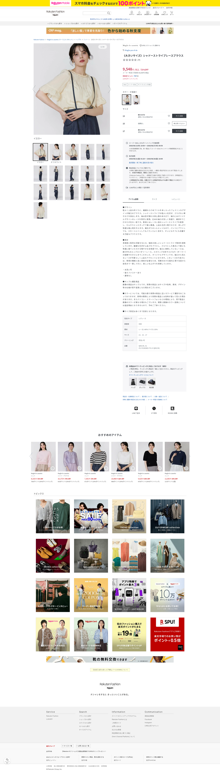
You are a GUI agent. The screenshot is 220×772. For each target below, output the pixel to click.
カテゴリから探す (85, 723)
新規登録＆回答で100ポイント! (139, 8)
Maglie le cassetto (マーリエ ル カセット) (60, 39)
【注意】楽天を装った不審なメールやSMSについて (110, 670)
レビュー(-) (176, 199)
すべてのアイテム (85, 730)
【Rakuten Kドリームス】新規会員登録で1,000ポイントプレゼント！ (84, 751)
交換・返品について (160, 396)
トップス (78, 39)
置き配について (147, 396)
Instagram (148, 722)
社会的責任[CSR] (93, 766)
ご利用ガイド (116, 723)
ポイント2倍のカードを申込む (123, 757)
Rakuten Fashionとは (119, 719)
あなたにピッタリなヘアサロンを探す (58, 757)
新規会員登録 (149, 716)
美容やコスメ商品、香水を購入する (92, 757)
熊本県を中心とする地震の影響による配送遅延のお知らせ (110, 19)
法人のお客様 (116, 730)
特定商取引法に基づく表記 (121, 733)
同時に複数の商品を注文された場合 (134, 400)
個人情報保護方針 (59, 766)
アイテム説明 (133, 199)
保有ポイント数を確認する (154, 757)
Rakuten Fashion (39, 39)
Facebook (148, 719)
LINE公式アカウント (152, 726)
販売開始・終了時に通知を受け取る (141, 163)
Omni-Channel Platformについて (123, 736)
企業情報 (49, 766)
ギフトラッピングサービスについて (141, 375)
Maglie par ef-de (131, 50)
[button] (72, 89)
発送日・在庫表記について (131, 396)
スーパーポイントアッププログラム (124, 716)
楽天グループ (157, 8)
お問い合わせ (116, 726)
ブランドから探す (85, 716)
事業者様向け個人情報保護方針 (77, 766)
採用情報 (104, 766)
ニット (86, 39)
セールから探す (84, 726)
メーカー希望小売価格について (157, 400)
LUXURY (49, 719)
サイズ (154, 199)
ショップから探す (85, 719)
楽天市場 (169, 8)
